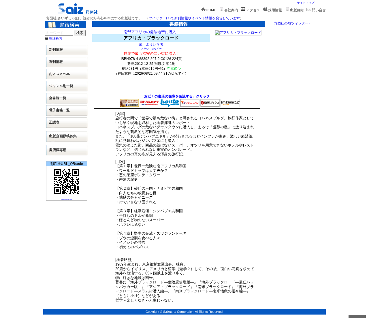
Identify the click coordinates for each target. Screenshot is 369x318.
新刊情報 (56, 50)
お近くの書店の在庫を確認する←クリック (177, 96)
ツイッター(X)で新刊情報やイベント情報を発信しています (194, 18)
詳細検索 (56, 39)
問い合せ (319, 10)
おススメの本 (59, 74)
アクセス (253, 10)
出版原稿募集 (63, 136)
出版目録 (297, 10)
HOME (211, 10)
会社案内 (231, 10)
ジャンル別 (61, 86)
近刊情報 (56, 62)
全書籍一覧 (57, 98)
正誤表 (54, 122)
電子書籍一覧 (59, 110)
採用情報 (275, 10)
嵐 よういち (149, 44)
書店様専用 (57, 150)
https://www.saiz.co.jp (66, 199)
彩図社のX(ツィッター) (292, 23)
